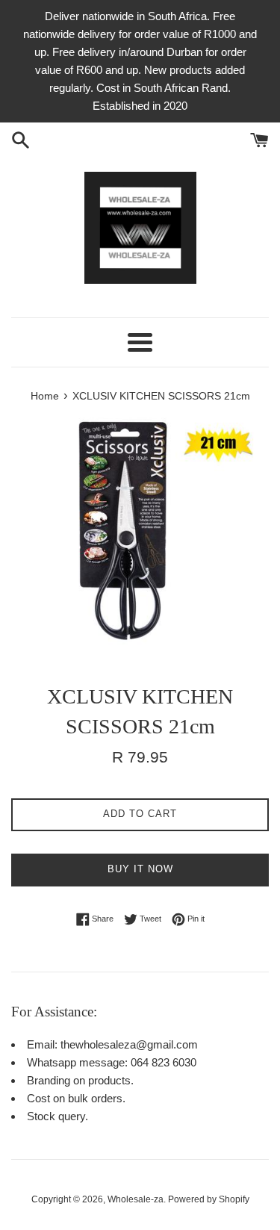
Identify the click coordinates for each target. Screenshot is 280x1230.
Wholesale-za (136, 1199)
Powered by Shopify (208, 1199)
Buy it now (140, 869)
